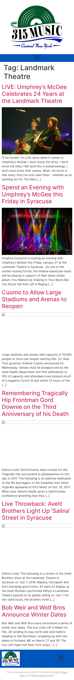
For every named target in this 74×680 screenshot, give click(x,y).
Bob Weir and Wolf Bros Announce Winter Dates (34, 611)
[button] (37, 57)
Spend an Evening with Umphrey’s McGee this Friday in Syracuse (33, 194)
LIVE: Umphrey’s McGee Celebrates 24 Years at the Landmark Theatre (34, 93)
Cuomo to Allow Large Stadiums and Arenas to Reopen (34, 299)
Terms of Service (39, 675)
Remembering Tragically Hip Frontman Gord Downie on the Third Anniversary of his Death (35, 403)
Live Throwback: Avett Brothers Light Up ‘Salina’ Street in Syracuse (36, 510)
